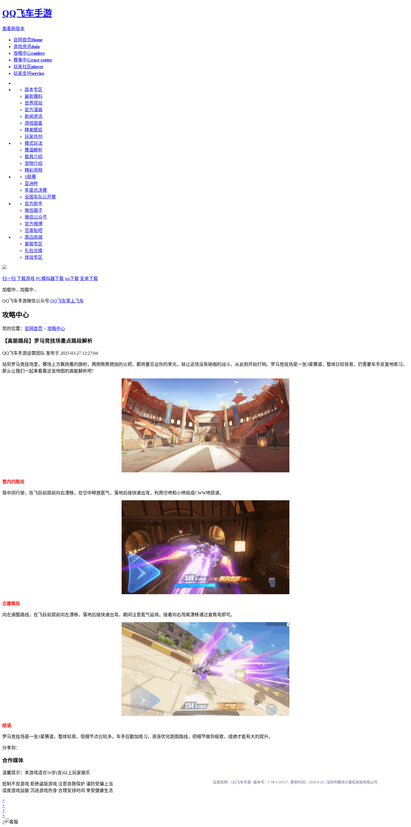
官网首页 (27, 39)
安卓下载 (89, 278)
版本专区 (33, 89)
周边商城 (33, 237)
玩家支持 (28, 73)
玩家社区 (28, 66)
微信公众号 (36, 217)
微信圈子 (33, 210)
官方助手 (33, 203)
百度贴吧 (33, 230)
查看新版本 (13, 28)
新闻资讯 (33, 116)
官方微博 (33, 223)
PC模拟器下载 (50, 278)
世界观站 (33, 103)
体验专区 (33, 257)
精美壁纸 (33, 129)
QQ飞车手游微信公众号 (26, 300)
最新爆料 (33, 96)
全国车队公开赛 (40, 197)
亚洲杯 (31, 183)
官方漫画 (33, 109)
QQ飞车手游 (27, 13)
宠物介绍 (33, 163)
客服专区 (33, 243)
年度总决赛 (36, 190)
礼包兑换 (33, 250)
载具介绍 (33, 156)
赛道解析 (33, 150)
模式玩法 (33, 143)
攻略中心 (29, 53)
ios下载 (72, 278)
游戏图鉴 (33, 123)
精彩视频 (33, 170)
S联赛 (30, 176)
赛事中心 (32, 60)
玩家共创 (33, 136)
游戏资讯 (26, 46)
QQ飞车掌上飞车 (67, 300)
